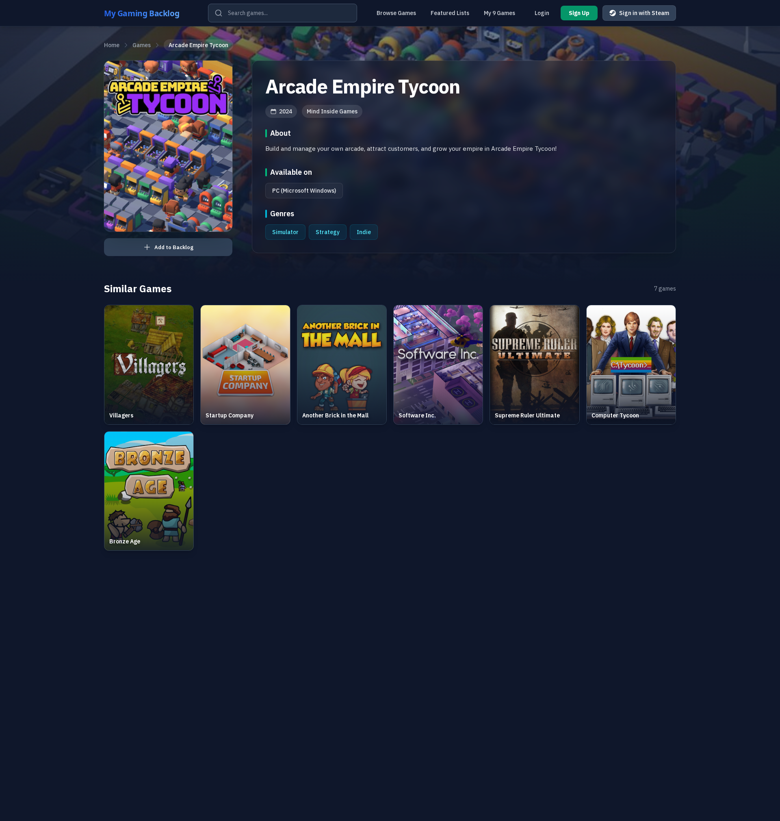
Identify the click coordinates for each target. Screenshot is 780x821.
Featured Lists (450, 13)
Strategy (328, 232)
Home (111, 45)
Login (542, 13)
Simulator (285, 232)
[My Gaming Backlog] (149, 13)
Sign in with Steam (644, 13)
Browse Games (396, 13)
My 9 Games (499, 13)
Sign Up (579, 13)
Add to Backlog (173, 247)
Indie (364, 232)
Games (141, 45)
